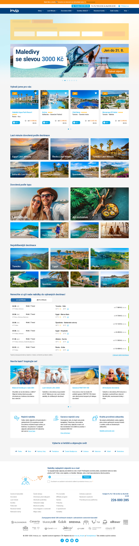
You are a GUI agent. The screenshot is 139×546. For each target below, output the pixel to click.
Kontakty (59, 512)
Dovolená (13, 497)
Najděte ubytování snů (107, 431)
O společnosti (61, 509)
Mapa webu (37, 512)
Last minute (14, 500)
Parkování (13, 506)
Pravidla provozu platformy (88, 500)
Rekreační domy (15, 512)
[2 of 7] (65, 80)
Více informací (65, 433)
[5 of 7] (72, 80)
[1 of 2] (68, 129)
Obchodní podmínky (40, 500)
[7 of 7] (76, 80)
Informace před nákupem (41, 497)
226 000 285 (120, 500)
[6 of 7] (74, 80)
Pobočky (59, 503)
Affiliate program (61, 497)
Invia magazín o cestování (42, 509)
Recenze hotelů (15, 509)
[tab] (21, 300)
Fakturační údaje (38, 503)
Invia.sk (76, 536)
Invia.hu (82, 536)
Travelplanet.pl (91, 536)
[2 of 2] (71, 129)
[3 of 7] (67, 80)
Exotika (12, 503)
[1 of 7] (63, 80)
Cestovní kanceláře (16, 494)
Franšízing (59, 506)
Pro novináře (60, 494)
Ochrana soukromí (85, 494)
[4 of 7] (69, 80)
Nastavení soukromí (86, 497)
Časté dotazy (37, 494)
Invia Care (32, 431)
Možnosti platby (38, 506)
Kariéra (58, 500)
